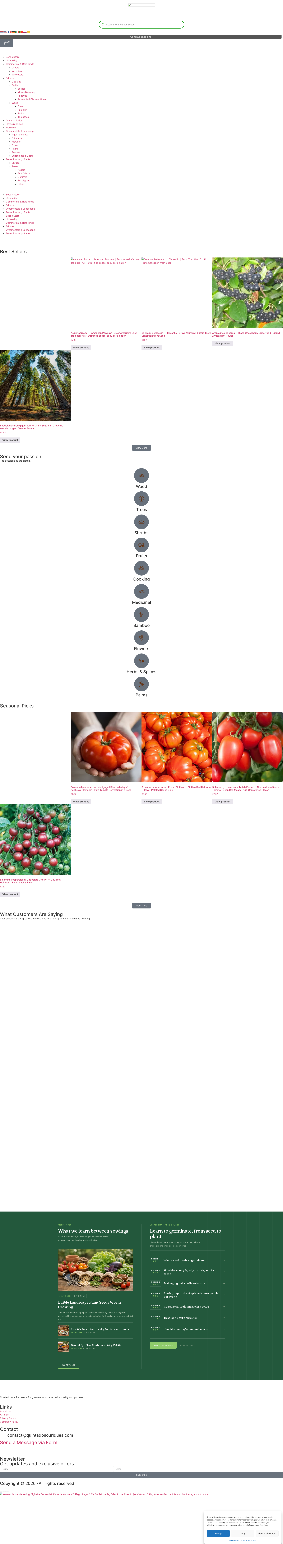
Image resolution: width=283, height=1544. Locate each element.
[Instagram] (3, 1448)
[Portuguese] (21, 31)
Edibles (10, 78)
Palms (15, 148)
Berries (21, 88)
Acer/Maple (24, 173)
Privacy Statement (248, 1540)
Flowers (16, 141)
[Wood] (141, 475)
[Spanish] (29, 31)
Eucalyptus (24, 180)
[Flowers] (141, 637)
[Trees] (141, 498)
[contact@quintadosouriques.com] (3, 1435)
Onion (21, 106)
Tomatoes (23, 116)
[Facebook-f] (11, 1448)
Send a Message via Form (28, 1442)
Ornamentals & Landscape (20, 131)
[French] (9, 31)
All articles (68, 1365)
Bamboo (141, 625)
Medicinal (11, 127)
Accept (218, 1533)
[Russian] (25, 31)
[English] (6, 31)
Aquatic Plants (20, 134)
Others (15, 67)
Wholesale (17, 74)
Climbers (17, 138)
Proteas (16, 152)
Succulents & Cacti (22, 155)
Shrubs (15, 162)
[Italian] (17, 31)
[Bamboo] (141, 614)
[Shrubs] (141, 522)
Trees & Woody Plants (18, 159)
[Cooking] (141, 568)
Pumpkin (22, 109)
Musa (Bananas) (26, 92)
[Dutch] (2, 31)
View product (81, 347)
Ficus (20, 183)
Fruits (15, 85)
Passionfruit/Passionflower (32, 99)
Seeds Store (12, 56)
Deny (243, 1533)
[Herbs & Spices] (141, 660)
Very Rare (17, 71)
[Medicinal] (141, 591)
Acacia (21, 169)
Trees (15, 166)
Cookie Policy (233, 1540)
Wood (15, 102)
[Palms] (141, 684)
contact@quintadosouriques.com (40, 1435)
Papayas (22, 95)
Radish (21, 113)
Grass (15, 145)
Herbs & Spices (14, 123)
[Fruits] (141, 545)
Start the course (163, 1345)
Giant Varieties (14, 120)
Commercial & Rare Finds (20, 63)
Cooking (16, 81)
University (11, 60)
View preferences (267, 1533)
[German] (13, 31)
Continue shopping (140, 36)
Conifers (22, 176)
